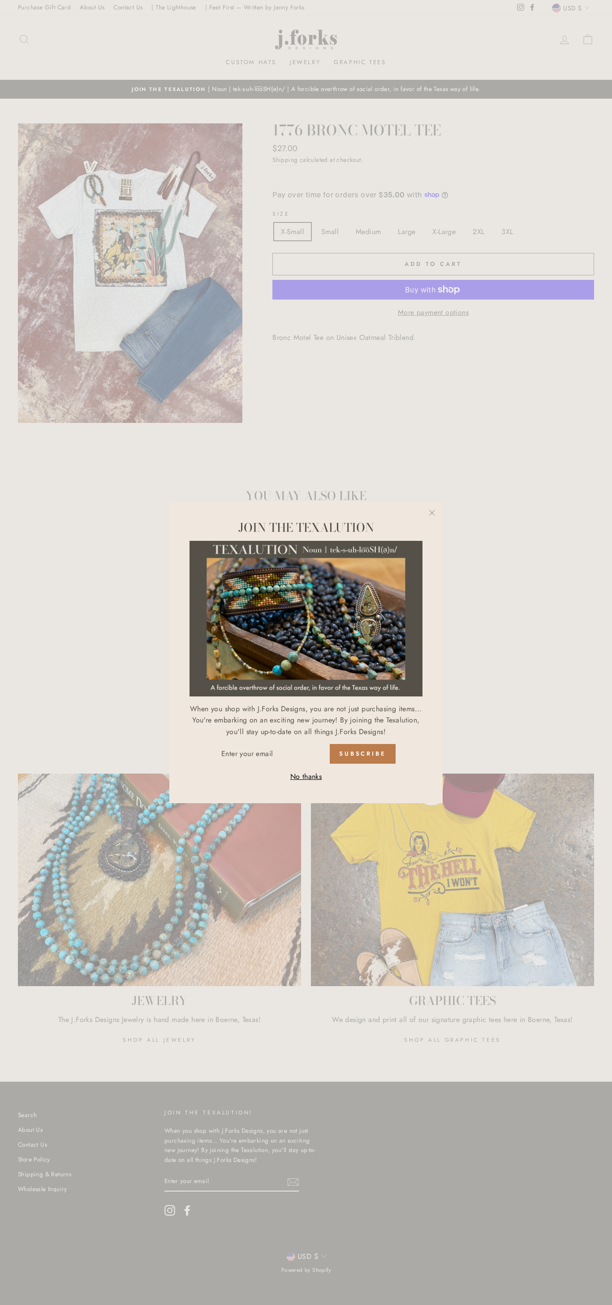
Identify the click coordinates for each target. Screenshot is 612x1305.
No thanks (306, 776)
